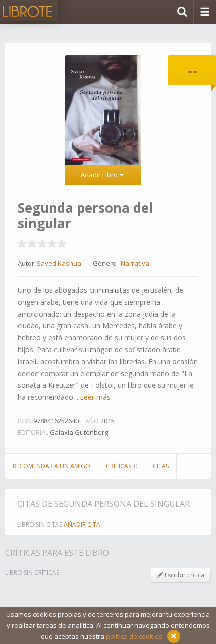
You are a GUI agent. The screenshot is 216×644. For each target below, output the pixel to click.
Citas (161, 466)
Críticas (121, 466)
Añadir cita (82, 524)
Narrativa (135, 263)
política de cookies (134, 636)
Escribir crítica (183, 575)
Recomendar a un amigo (51, 466)
